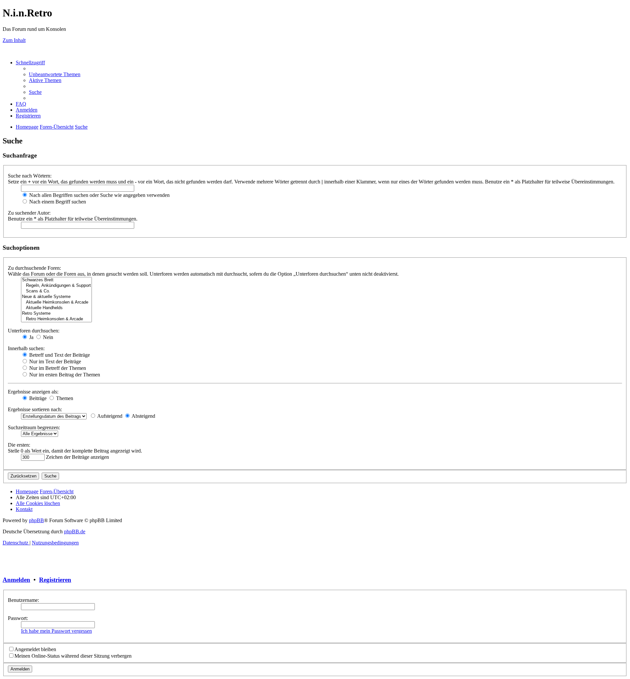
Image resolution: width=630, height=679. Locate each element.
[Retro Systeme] (56, 313)
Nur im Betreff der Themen (57, 368)
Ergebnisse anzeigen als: (33, 391)
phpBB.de (74, 531)
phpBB (36, 520)
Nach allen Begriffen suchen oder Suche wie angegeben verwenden (99, 195)
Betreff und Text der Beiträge (59, 355)
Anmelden (16, 579)
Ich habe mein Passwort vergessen (56, 631)
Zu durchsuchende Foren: (34, 268)
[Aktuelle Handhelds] (56, 308)
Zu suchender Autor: (29, 213)
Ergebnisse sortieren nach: (35, 409)
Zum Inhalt (14, 40)
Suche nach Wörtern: (30, 176)
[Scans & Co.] (56, 291)
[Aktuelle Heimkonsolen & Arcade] (56, 302)
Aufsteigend (109, 416)
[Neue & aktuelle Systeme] (56, 297)
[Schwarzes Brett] (56, 280)
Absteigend (143, 416)
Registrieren (55, 579)
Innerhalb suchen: (26, 348)
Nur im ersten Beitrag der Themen (64, 374)
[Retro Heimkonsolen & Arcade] (56, 319)
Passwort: (18, 618)
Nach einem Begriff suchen (57, 201)
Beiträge (37, 398)
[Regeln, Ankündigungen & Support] (56, 285)
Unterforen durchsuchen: (33, 330)
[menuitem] (54, 74)
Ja (30, 337)
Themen (64, 398)
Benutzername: (23, 600)
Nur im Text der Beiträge (54, 361)
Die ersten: (19, 445)
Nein (47, 337)
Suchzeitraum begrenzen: (34, 427)
